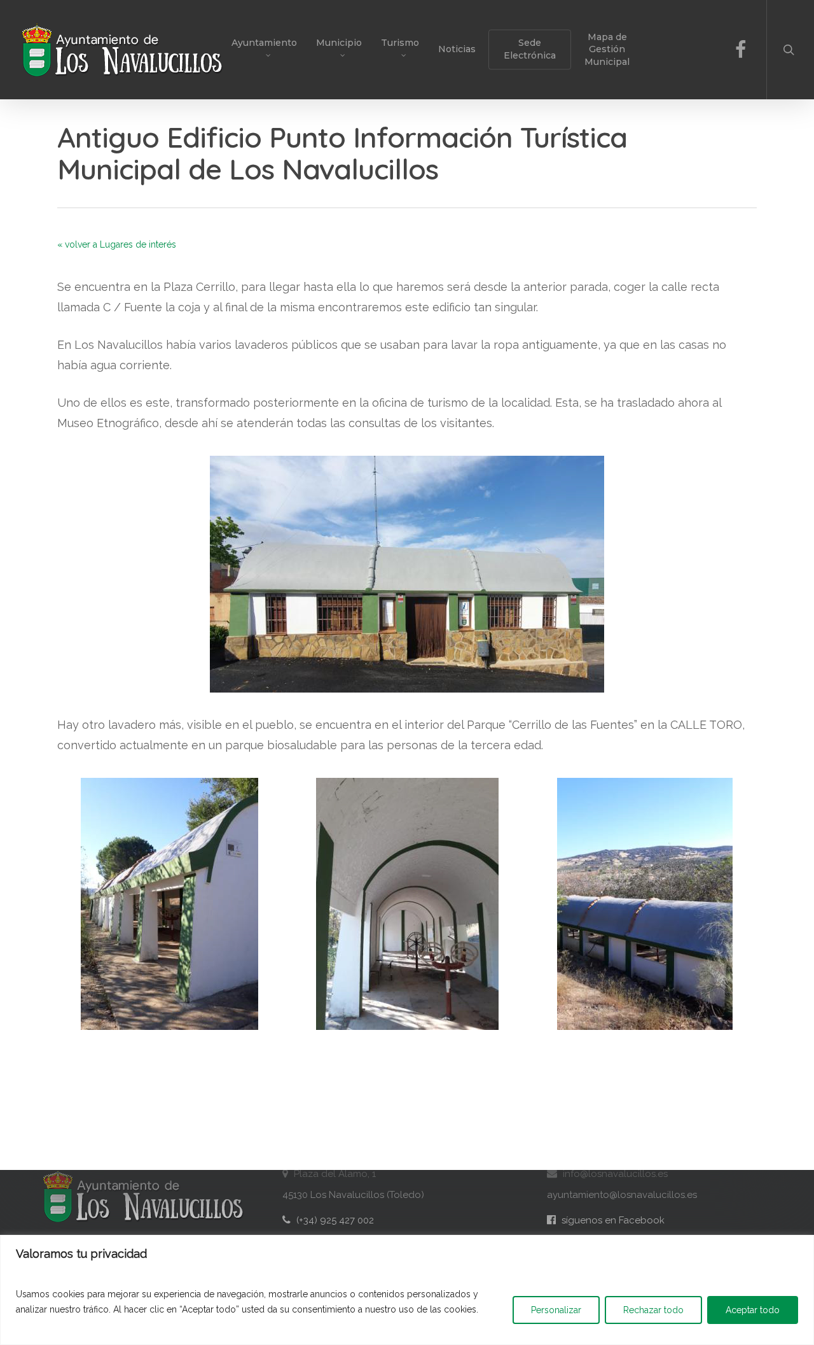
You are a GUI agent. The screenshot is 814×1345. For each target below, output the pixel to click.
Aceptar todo (753, 1310)
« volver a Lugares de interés (116, 244)
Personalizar (556, 1310)
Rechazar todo (653, 1310)
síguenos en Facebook (606, 1220)
